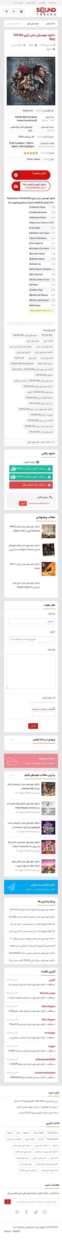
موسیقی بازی (33, 23)
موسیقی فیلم (23, 1158)
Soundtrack (52, 1139)
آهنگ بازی (48, 341)
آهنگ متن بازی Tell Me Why (40, 420)
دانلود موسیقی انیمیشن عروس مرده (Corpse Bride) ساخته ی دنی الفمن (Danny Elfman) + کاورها (31, 953)
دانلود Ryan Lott (45, 363)
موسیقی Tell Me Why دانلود (40, 392)
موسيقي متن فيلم (23, 1151)
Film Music (53, 1133)
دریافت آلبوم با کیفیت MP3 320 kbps (27, 468)
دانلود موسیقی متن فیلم (46, 1151)
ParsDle (16, 1231)
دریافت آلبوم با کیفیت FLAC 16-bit (28, 476)
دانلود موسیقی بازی (44, 352)
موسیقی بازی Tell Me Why (25, 335)
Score (9, 1133)
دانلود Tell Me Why (44, 375)
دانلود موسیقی (23, 352)
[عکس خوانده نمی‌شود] (43, 708)
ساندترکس (50, 23)
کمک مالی (31, 2)
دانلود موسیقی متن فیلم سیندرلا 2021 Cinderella (23, 1051)
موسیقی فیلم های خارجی (47, 1164)
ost (17, 1133)
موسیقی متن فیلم (49, 1170)
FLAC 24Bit (38, 1133)
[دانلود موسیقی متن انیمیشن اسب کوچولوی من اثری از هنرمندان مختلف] (48, 827)
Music (26, 1133)
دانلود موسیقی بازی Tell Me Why (38, 386)
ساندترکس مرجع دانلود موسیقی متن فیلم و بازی (46, 11)
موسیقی (32, 358)
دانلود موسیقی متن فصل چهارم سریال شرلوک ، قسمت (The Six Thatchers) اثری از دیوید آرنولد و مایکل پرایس (31, 938)
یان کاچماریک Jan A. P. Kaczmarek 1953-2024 (35, 1101)
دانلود (55, 1145)
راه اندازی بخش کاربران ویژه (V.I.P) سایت (38, 1112)
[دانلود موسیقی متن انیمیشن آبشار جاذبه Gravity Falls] (48, 788)
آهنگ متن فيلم (14, 1139)
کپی (23, 503)
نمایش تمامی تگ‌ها (28, 1170)
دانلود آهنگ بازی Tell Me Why (39, 397)
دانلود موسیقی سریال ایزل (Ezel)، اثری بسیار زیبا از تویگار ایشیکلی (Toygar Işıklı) (31, 960)
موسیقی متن (26, 126)
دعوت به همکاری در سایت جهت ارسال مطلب (36, 1107)
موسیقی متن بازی (45, 346)
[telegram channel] (35, 1212)
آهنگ (40, 1139)
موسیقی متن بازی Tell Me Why (39, 426)
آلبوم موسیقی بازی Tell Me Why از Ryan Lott (32, 369)
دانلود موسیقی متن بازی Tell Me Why (36, 409)
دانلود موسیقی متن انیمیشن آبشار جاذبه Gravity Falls (31, 916)
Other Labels (33, 159)
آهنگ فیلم (29, 1139)
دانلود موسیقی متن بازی (21, 346)
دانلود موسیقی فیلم (22, 1145)
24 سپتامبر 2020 (26, 136)
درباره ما (52, 2)
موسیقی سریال (39, 1158)
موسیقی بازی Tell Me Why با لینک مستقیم (33, 380)
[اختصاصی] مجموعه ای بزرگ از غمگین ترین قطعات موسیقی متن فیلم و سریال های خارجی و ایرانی (31, 945)
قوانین (42, 2)
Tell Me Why (47, 335)
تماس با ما (18, 2)
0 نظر (48, 49)
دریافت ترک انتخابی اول (34, 484)
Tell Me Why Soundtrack (22, 363)
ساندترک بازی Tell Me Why (41, 403)
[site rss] (17, 1212)
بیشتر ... (10, 739)
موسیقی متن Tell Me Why (41, 432)
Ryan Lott (28, 110)
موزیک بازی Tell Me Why (41, 415)
